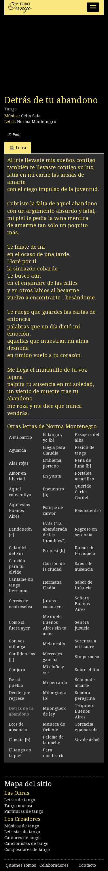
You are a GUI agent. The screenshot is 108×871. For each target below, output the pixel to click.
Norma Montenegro (36, 121)
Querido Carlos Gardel (83, 492)
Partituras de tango (23, 811)
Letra (21, 147)
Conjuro (17, 669)
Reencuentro (88, 510)
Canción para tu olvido (17, 566)
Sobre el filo (87, 669)
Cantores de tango (22, 837)
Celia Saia (31, 116)
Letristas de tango (22, 831)
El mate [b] (19, 740)
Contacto (87, 865)
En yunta (52, 476)
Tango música (18, 805)
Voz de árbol (87, 740)
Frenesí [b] (54, 550)
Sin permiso (87, 656)
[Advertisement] (47, 57)
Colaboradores (54, 865)
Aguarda (17, 450)
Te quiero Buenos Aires (84, 711)
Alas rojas (19, 463)
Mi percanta (55, 682)
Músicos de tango (21, 826)
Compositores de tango (27, 849)
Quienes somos (21, 865)
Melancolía (54, 644)
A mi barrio (20, 437)
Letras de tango (19, 800)
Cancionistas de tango (26, 843)
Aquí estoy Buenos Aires (19, 510)
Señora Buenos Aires (82, 604)
